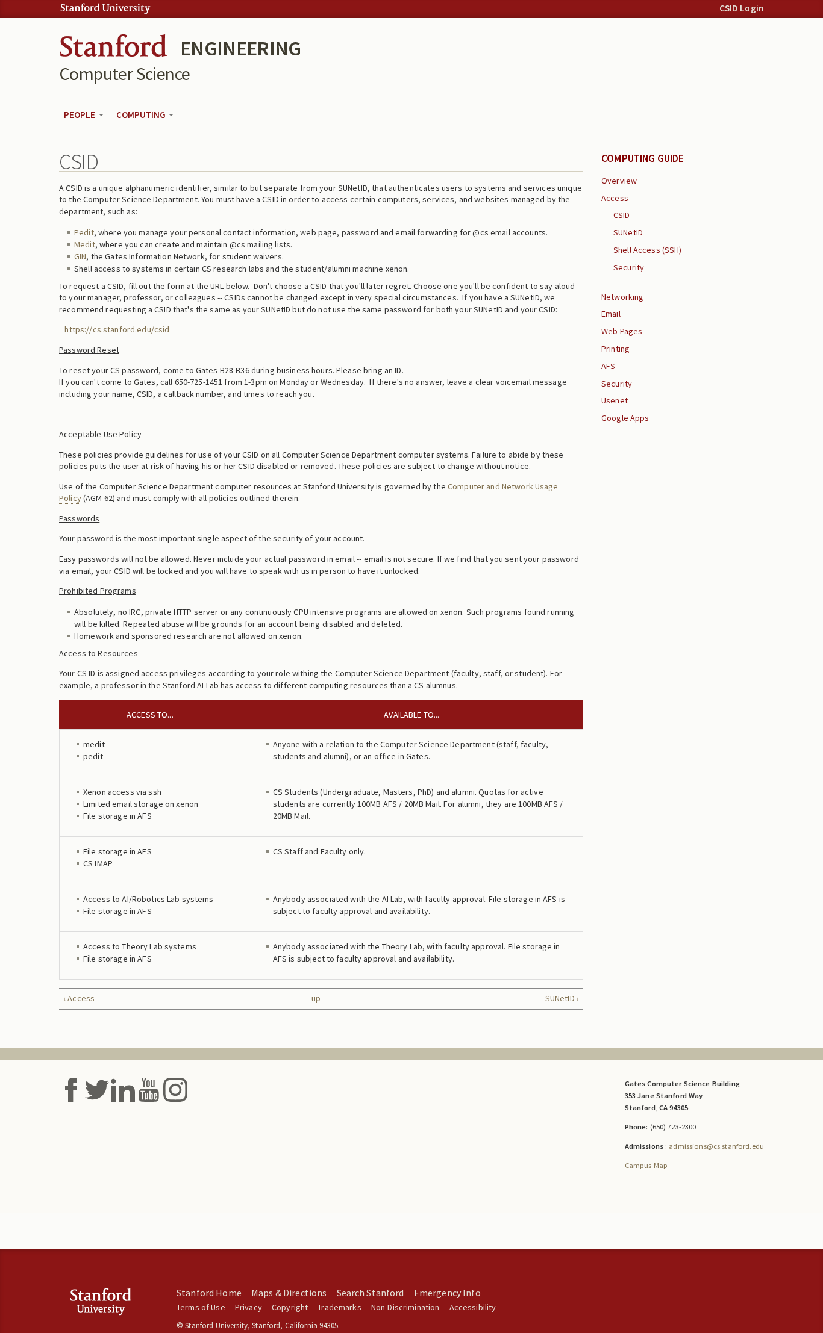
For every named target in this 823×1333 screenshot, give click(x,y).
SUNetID (628, 232)
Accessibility (472, 1307)
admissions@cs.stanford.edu (716, 1146)
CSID (621, 215)
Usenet (614, 400)
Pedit (84, 232)
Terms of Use (201, 1307)
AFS (608, 366)
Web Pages (621, 331)
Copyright (290, 1307)
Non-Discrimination (405, 1307)
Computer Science (124, 73)
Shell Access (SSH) (647, 249)
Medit (84, 244)
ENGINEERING (240, 48)
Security (628, 267)
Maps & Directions (289, 1293)
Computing (142, 114)
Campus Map (646, 1165)
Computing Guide (642, 158)
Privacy (248, 1307)
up (316, 998)
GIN (80, 256)
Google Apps (625, 417)
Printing (615, 348)
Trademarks (339, 1307)
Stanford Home (209, 1293)
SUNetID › (562, 998)
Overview (619, 180)
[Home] (113, 44)
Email (611, 313)
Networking (622, 296)
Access (614, 198)
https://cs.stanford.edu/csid (116, 329)
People (81, 114)
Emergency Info (447, 1293)
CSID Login (741, 8)
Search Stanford (370, 1293)
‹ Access (79, 998)
